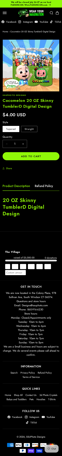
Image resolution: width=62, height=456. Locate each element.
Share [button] (9, 168)
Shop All (18, 395)
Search (14, 372)
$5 (7, 266)
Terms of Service (31, 377)
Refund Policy (44, 186)
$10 (15, 266)
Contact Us (31, 395)
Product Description (16, 186)
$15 (23, 266)
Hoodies (41, 399)
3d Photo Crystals (48, 395)
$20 (31, 266)
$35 (39, 266)
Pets (31, 399)
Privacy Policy (27, 372)
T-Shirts (52, 399)
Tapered (11, 129)
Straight (29, 129)
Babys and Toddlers (17, 399)
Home (5, 31)
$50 (47, 266)
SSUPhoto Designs (35, 436)
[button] (5, 13)
